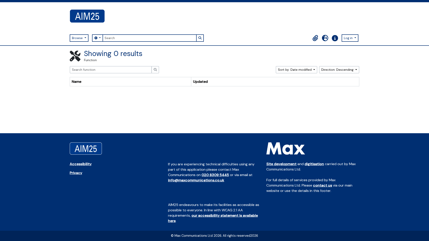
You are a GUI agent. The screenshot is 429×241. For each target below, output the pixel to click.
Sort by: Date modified (295, 70)
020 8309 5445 (215, 174)
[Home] (89, 16)
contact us (322, 185)
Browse (78, 38)
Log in (348, 38)
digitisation (314, 164)
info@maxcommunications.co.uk (196, 180)
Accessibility (81, 164)
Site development (281, 164)
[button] (315, 38)
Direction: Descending (337, 70)
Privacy (76, 172)
